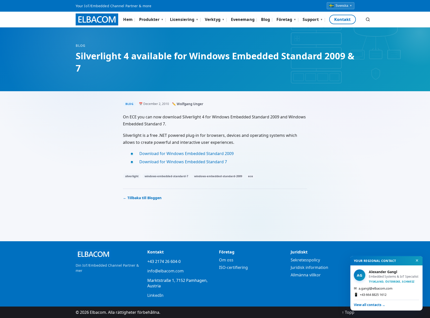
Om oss (226, 260)
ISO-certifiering (233, 267)
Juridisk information (309, 267)
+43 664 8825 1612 (370, 294)
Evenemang (243, 19)
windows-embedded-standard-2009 (218, 176)
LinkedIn (155, 295)
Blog (265, 19)
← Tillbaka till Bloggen (142, 197)
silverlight (132, 176)
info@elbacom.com (165, 271)
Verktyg (214, 19)
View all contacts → (369, 305)
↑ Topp (348, 312)
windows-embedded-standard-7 (166, 176)
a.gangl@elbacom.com (373, 288)
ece (250, 176)
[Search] (368, 19)
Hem (127, 19)
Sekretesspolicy (305, 260)
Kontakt (342, 19)
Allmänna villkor (306, 275)
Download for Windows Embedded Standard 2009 (186, 153)
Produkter (151, 19)
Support (313, 19)
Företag (286, 19)
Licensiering (184, 19)
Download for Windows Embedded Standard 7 (183, 161)
